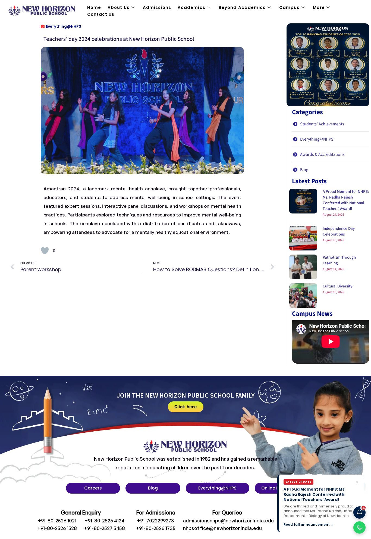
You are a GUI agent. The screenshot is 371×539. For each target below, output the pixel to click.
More (319, 7)
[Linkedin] (324, 523)
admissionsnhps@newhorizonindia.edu (228, 520)
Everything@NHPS (63, 26)
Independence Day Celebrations (339, 231)
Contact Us (101, 14)
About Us (119, 7)
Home (94, 7)
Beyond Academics (242, 7)
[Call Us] (359, 527)
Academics (191, 7)
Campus (289, 7)
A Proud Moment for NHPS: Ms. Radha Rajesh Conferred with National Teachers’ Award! (346, 200)
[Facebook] (290, 523)
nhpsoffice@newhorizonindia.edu (222, 528)
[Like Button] (45, 251)
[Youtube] (312, 523)
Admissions (157, 7)
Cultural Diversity (337, 286)
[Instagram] (301, 523)
